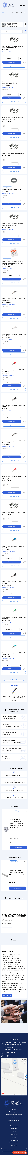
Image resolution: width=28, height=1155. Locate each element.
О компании (14, 1126)
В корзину (12, 62)
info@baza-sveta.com (12, 1056)
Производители (14, 1112)
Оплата (14, 1117)
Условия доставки (14, 1120)
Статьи (14, 1131)
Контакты (14, 1145)
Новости (14, 1128)
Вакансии (14, 1134)
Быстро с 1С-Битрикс (19, 1152)
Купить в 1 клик (14, 66)
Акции (14, 1137)
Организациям (14, 1143)
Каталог (14, 1109)
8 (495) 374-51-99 (10, 1052)
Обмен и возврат (14, 1123)
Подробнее (7, 995)
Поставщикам (14, 1140)
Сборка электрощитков (14, 1114)
